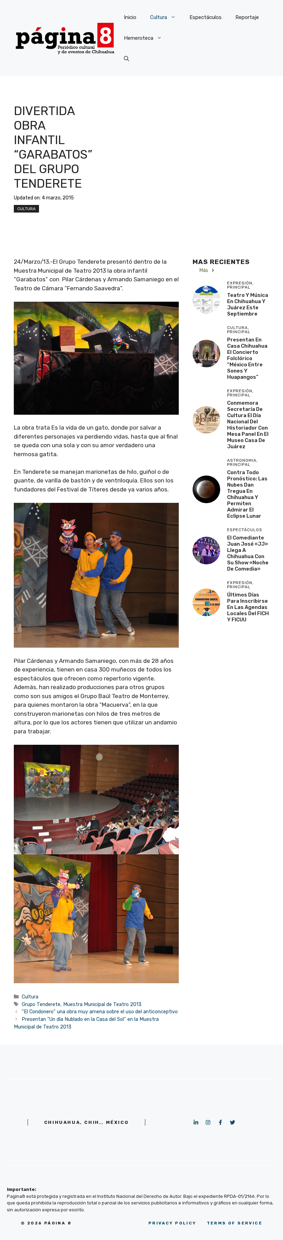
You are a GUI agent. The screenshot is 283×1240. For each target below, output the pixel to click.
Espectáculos (205, 17)
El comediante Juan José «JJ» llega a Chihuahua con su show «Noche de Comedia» (248, 553)
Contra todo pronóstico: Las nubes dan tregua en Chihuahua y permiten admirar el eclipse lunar (247, 494)
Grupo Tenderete (41, 1004)
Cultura (158, 17)
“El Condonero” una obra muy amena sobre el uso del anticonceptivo (100, 1011)
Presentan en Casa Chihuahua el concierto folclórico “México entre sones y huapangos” (247, 358)
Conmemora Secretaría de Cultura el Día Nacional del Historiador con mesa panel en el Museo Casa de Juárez (248, 425)
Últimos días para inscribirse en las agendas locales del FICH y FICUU (248, 607)
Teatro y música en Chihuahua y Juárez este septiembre (247, 304)
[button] (126, 58)
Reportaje (247, 17)
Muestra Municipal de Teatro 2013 (102, 1004)
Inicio (130, 17)
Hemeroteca (138, 38)
